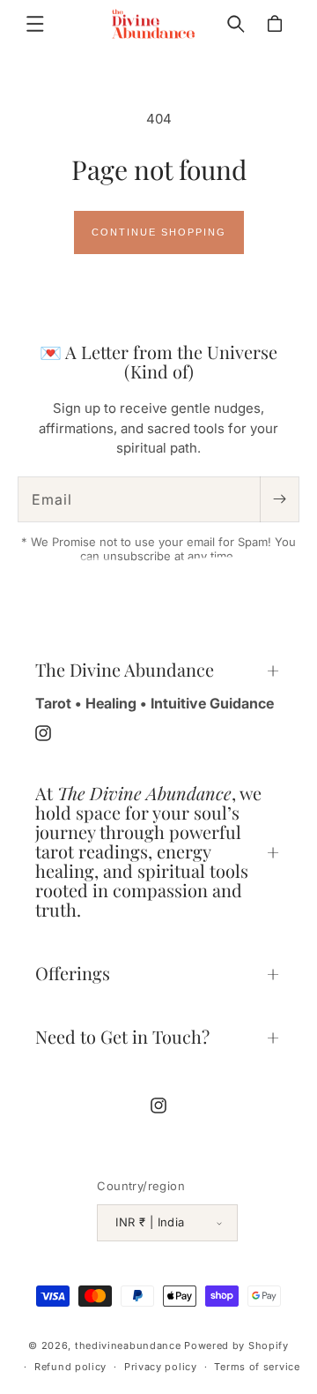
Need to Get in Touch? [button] (122, 1036)
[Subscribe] (279, 499)
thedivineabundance (128, 1345)
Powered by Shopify (236, 1345)
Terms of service (256, 1366)
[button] (35, 23)
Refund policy (70, 1366)
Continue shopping (159, 232)
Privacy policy (160, 1366)
